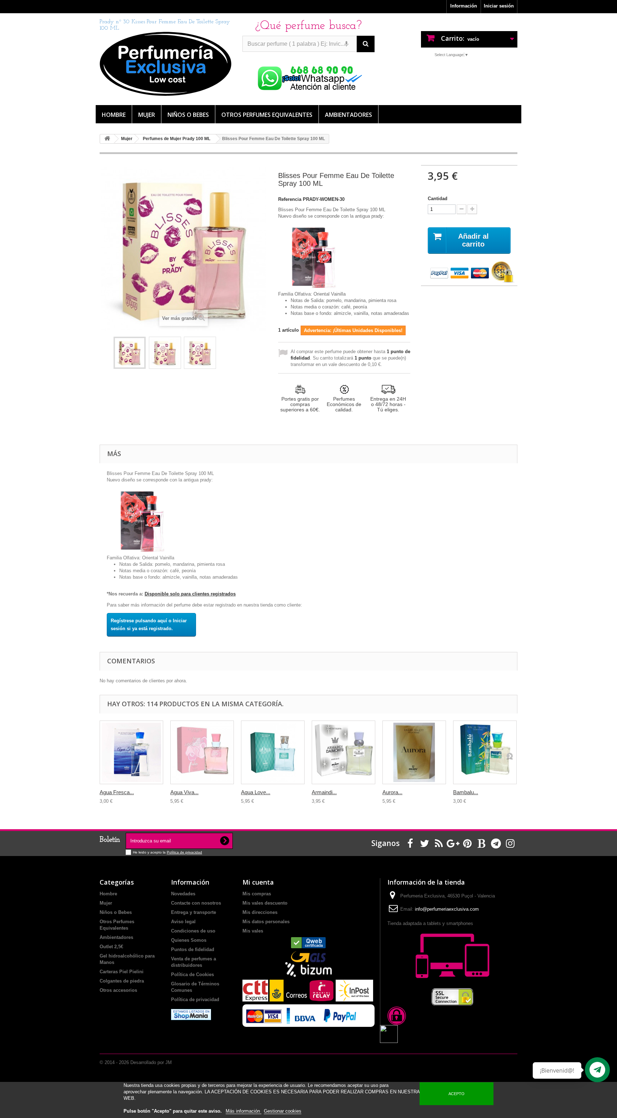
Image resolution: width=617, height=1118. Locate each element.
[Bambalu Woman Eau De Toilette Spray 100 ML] (485, 752)
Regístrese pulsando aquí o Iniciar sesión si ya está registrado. (149, 624)
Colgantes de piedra (122, 981)
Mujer (146, 115)
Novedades (183, 893)
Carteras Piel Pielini (122, 971)
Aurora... (392, 792)
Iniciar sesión (499, 6)
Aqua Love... (255, 792)
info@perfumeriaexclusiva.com (447, 909)
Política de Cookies (192, 974)
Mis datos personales (266, 921)
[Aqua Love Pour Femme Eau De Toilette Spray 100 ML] (273, 752)
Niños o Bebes (188, 115)
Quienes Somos (188, 940)
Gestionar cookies (282, 1111)
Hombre (114, 115)
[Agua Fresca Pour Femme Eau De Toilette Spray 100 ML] (131, 752)
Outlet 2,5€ (111, 946)
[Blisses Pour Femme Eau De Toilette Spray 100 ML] (200, 352)
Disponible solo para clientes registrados (190, 594)
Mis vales (252, 931)
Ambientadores (348, 115)
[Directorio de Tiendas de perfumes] (308, 942)
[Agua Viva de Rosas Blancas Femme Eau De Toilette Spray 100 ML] (202, 752)
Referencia (289, 199)
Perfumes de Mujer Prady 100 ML (176, 138)
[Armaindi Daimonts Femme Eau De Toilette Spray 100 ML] (343, 752)
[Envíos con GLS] (308, 956)
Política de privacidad (184, 852)
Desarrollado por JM (151, 1062)
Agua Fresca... (117, 792)
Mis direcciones (259, 912)
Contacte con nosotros (196, 903)
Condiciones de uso (193, 931)
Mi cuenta (258, 882)
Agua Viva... (184, 792)
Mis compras (256, 893)
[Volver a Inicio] (107, 138)
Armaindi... (324, 792)
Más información (243, 1111)
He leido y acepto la (150, 852)
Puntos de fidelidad (192, 949)
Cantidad (437, 198)
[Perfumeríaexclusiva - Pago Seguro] (469, 272)
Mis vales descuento (264, 903)
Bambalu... (465, 792)
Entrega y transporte (193, 912)
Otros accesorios (118, 990)
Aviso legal (183, 921)
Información (463, 6)
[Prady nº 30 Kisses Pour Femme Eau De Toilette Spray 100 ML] (129, 352)
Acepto (456, 1094)
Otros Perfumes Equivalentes (266, 115)
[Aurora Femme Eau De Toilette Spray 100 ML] (414, 752)
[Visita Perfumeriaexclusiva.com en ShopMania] (191, 1014)
